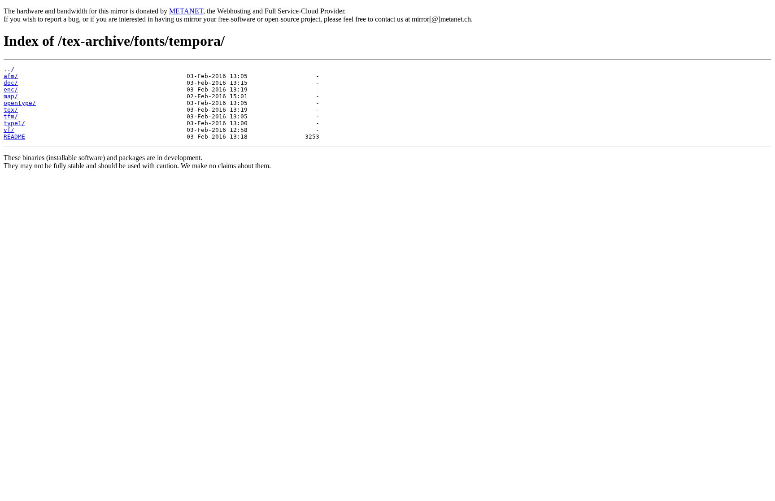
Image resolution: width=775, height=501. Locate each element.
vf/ (9, 129)
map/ (11, 96)
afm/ (11, 76)
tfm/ (11, 116)
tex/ (11, 109)
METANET (186, 11)
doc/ (11, 82)
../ (9, 69)
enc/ (11, 89)
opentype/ (20, 103)
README (14, 136)
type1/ (14, 123)
